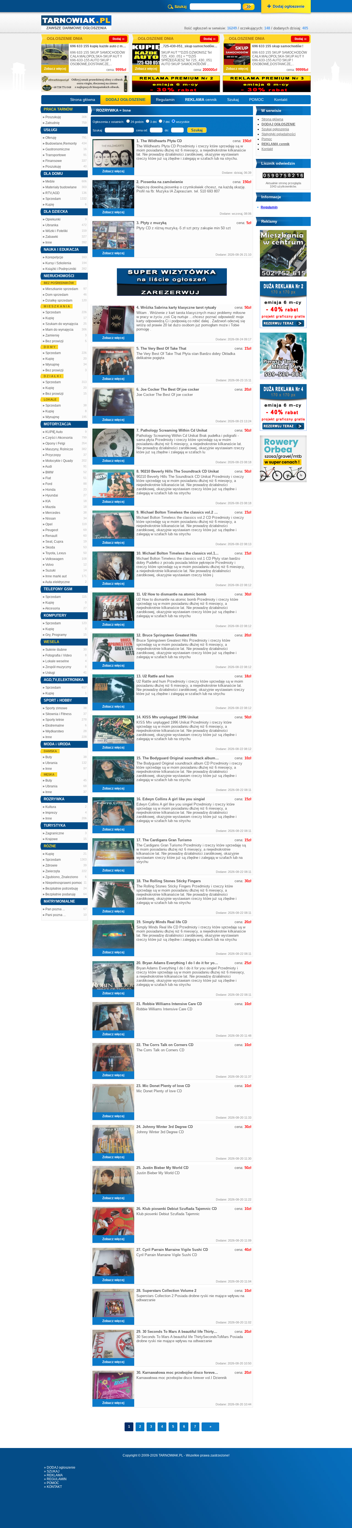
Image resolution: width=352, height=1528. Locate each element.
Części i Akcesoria (59, 438)
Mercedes (52, 513)
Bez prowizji (54, 341)
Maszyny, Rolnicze (59, 449)
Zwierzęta (52, 871)
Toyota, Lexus (55, 553)
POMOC (256, 99)
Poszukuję (53, 117)
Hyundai (51, 495)
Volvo (49, 565)
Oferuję (50, 138)
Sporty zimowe (56, 708)
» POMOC (51, 1483)
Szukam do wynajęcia (61, 324)
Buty (48, 757)
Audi (48, 466)
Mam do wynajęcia (59, 330)
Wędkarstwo (54, 731)
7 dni (166, 121)
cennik (201, 99)
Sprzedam (53, 199)
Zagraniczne (54, 833)
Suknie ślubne (56, 650)
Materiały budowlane (61, 187)
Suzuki (50, 570)
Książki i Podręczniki (60, 269)
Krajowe (51, 839)
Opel (49, 524)
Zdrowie (51, 865)
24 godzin (137, 121)
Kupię (49, 204)
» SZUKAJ (51, 1471)
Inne (48, 242)
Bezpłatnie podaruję (60, 894)
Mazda (50, 507)
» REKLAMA (53, 1475)
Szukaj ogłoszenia (275, 129)
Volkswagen (54, 559)
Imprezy (51, 813)
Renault (51, 536)
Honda (50, 490)
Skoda (50, 547)
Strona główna (82, 99)
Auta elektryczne (57, 582)
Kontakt (280, 99)
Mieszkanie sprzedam (61, 289)
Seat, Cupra (54, 542)
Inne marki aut (56, 576)
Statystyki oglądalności (279, 134)
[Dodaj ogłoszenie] (286, 7)
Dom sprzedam (56, 295)
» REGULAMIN (55, 1479)
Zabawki (51, 237)
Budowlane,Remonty (61, 143)
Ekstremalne (54, 725)
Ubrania (51, 763)
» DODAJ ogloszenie (59, 1467)
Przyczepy (53, 455)
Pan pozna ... (55, 909)
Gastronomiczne (57, 149)
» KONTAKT (53, 1487)
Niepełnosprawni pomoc (63, 883)
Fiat (48, 478)
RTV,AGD (52, 193)
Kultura (50, 807)
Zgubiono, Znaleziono (61, 877)
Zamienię (52, 335)
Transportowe (55, 155)
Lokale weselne (57, 661)
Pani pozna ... (55, 915)
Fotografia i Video (58, 655)
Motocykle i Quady (59, 461)
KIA (48, 501)
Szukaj (233, 99)
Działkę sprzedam (58, 300)
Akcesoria (52, 608)
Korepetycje (54, 257)
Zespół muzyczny (58, 667)
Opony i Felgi (55, 443)
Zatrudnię (52, 123)
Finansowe (53, 161)
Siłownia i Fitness (58, 714)
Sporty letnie (54, 720)
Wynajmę (52, 364)
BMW (49, 472)
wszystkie (182, 121)
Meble (50, 181)
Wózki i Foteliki (56, 231)
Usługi (50, 673)
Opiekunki (53, 219)
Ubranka (51, 225)
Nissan (50, 518)
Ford (48, 484)
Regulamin (165, 99)
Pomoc (267, 139)
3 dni (153, 121)
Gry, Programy (56, 635)
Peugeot (51, 530)
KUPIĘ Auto (54, 432)
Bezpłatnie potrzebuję (61, 888)
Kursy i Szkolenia (58, 263)
